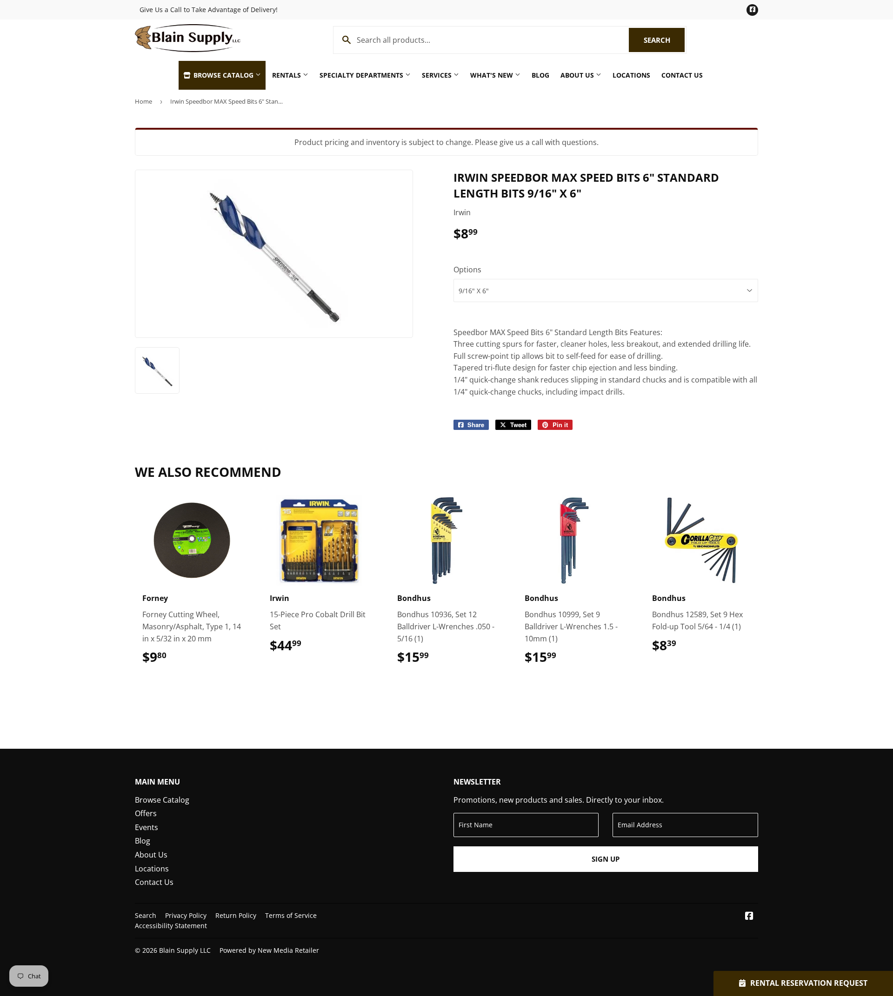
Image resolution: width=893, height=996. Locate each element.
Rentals (287, 75)
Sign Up (606, 859)
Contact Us (682, 75)
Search (664, 40)
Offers (146, 813)
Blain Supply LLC (185, 950)
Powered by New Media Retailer (269, 950)
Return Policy (235, 915)
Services (437, 75)
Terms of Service (291, 915)
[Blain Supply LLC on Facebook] (749, 916)
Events (146, 827)
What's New (492, 75)
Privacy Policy (186, 915)
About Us (578, 75)
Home (143, 101)
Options (467, 269)
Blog (540, 75)
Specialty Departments (362, 75)
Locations (631, 75)
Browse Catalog (223, 75)
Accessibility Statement (171, 925)
